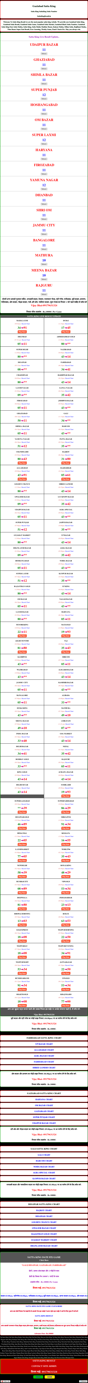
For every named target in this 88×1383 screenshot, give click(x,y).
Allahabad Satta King (29, 1342)
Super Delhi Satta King (58, 1346)
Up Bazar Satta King (66, 1339)
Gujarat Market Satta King (55, 1353)
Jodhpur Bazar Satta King (63, 1351)
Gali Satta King (13, 1337)
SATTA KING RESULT (44, 1316)
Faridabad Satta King (42, 1342)
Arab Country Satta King (31, 1348)
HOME (49, 1377)
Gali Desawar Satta (59, 1357)
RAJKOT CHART (44, 1210)
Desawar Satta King (70, 1337)
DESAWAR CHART (44, 1216)
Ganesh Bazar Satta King (81, 1355)
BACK (38, 1377)
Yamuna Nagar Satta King (75, 1348)
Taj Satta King (4, 1337)
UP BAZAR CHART (44, 1044)
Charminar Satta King (16, 1342)
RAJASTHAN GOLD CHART (44, 1234)
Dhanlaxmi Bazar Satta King (15, 1355)
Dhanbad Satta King (82, 1337)
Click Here (44, 1259)
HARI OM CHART (44, 1160)
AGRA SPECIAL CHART (44, 1172)
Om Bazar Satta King (43, 1339)
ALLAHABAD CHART (44, 1049)
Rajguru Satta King (6, 1339)
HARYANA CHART (44, 1099)
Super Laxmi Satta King (45, 1346)
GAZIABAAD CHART (44, 1111)
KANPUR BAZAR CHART (44, 1178)
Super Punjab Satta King (60, 1348)
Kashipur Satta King (18, 1339)
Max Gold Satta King (30, 1339)
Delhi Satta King (49, 1357)
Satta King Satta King (34, 1344)
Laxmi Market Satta (53, 1355)
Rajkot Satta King (23, 1337)
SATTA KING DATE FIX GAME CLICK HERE (44, 1306)
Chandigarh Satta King (7, 1344)
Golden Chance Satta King (8, 1353)
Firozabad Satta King (55, 1342)
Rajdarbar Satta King (80, 1342)
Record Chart (26, 324)
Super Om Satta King (41, 1355)
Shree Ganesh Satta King (19, 1351)
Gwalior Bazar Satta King (78, 1351)
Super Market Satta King (21, 1357)
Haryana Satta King (46, 1337)
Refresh (44, 53)
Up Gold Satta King (29, 1355)
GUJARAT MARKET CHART (44, 1239)
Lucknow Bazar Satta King (39, 1353)
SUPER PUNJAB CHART (44, 1117)
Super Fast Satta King (47, 1344)
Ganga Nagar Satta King (73, 1346)
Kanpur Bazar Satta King (48, 1351)
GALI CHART (44, 1154)
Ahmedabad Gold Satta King (15, 1348)
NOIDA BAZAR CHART (44, 1166)
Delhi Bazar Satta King (66, 1355)
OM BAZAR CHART (44, 1105)
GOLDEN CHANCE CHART (44, 1222)
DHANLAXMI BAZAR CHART (44, 1245)
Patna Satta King (54, 1339)
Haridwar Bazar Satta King (70, 1353)
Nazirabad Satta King (67, 1342)
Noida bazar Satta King (30, 1346)
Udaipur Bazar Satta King (23, 1353)
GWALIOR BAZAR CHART (44, 1228)
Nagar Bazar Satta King (16, 1346)
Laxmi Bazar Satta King (61, 1344)
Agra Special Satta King (46, 1348)
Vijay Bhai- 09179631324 (44, 1014)
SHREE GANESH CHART (44, 1067)
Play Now (22, 332)
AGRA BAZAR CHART (44, 1055)
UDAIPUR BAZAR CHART (44, 1123)
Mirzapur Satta (69, 1357)
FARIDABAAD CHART (44, 1061)
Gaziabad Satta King (78, 1339)
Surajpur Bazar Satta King (36, 1357)
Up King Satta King (58, 1337)
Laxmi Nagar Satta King (75, 1344)
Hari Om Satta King (34, 1337)
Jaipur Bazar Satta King (34, 1351)
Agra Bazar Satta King (21, 1344)
